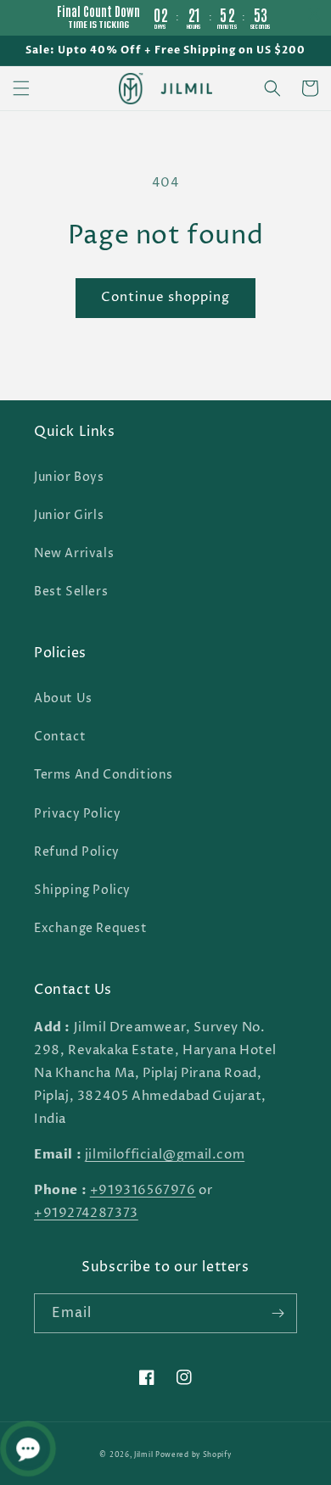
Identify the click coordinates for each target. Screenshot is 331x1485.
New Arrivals (74, 553)
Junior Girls (69, 515)
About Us (63, 698)
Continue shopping (165, 297)
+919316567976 (143, 1190)
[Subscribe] (277, 1313)
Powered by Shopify (193, 1455)
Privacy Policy (77, 814)
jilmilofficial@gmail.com (164, 1155)
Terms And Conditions (103, 775)
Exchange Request (91, 928)
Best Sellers (71, 591)
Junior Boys (69, 477)
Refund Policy (77, 852)
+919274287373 (86, 1213)
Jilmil (143, 1455)
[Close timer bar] (314, 13)
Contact (60, 737)
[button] (21, 88)
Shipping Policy (82, 890)
